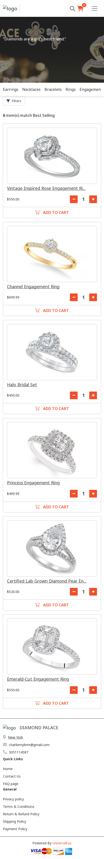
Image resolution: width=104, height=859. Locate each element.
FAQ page (10, 783)
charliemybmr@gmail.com (29, 744)
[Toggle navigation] (94, 8)
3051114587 (18, 752)
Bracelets (53, 89)
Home (8, 768)
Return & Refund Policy (21, 814)
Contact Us (12, 776)
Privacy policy (13, 799)
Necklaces (31, 89)
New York (15, 737)
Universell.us (62, 843)
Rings (71, 89)
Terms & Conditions (18, 806)
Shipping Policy (14, 821)
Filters (16, 101)
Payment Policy (15, 829)
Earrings (10, 89)
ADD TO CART (55, 212)
